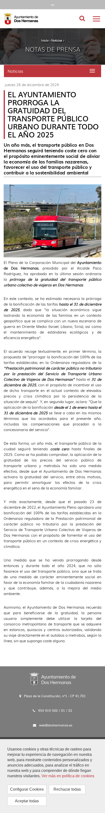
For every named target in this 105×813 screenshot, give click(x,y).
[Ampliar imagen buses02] (52, 220)
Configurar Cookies (27, 789)
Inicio (45, 40)
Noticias (56, 40)
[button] (52, 4)
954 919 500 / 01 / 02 (55, 710)
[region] (52, 776)
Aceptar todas (27, 801)
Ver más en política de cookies (68, 776)
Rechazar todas (67, 789)
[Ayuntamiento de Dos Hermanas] (53, 678)
